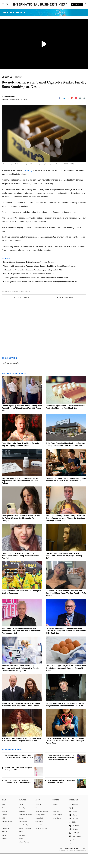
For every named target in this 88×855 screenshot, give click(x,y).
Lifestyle (4, 832)
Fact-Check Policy (41, 828)
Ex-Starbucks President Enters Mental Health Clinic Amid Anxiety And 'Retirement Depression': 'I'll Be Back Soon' (66, 630)
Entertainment (6, 828)
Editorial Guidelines (65, 298)
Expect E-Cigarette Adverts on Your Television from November (28, 274)
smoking (28, 170)
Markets (4, 811)
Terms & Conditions (42, 811)
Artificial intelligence (25, 825)
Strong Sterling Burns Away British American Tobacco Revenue (28, 262)
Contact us (39, 808)
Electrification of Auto (25, 814)
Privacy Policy (40, 814)
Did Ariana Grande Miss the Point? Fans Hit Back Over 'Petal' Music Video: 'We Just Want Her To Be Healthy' (66, 593)
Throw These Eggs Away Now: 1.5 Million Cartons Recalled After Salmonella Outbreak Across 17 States (66, 668)
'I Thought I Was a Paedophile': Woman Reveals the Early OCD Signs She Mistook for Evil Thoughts (21, 518)
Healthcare (22, 811)
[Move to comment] (84, 98)
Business (4, 814)
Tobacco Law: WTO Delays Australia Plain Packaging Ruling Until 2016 (32, 270)
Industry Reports (24, 842)
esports (21, 832)
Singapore (55, 811)
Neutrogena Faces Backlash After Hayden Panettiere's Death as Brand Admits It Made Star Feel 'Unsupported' (21, 630)
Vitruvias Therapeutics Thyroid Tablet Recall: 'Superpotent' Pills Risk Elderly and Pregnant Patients (20, 480)
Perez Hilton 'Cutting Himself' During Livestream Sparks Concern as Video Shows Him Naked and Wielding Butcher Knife (65, 518)
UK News (4, 808)
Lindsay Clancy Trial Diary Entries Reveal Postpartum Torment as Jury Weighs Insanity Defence (64, 555)
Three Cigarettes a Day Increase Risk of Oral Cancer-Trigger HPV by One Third (35, 278)
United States (56, 818)
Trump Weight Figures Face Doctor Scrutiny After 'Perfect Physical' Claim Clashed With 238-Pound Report (22, 408)
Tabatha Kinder (9, 96)
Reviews (4, 838)
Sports (4, 835)
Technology (5, 825)
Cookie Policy (40, 818)
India (53, 808)
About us (38, 804)
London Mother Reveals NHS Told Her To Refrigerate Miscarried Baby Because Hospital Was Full (20, 555)
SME (3, 818)
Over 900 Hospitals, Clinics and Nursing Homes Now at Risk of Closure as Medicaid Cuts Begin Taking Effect (65, 740)
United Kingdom (57, 814)
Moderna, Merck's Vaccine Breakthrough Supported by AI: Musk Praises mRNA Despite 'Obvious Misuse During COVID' (20, 668)
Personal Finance (7, 821)
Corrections (39, 821)
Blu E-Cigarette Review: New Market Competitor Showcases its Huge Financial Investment (40, 282)
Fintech (21, 838)
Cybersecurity (23, 821)
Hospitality (22, 808)
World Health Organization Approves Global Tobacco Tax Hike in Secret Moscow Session (39, 266)
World (3, 804)
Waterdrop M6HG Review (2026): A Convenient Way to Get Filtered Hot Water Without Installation (61, 757)
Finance (21, 818)
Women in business (25, 828)
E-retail (21, 804)
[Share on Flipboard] (72, 98)
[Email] (80, 98)
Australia (55, 804)
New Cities (22, 835)
